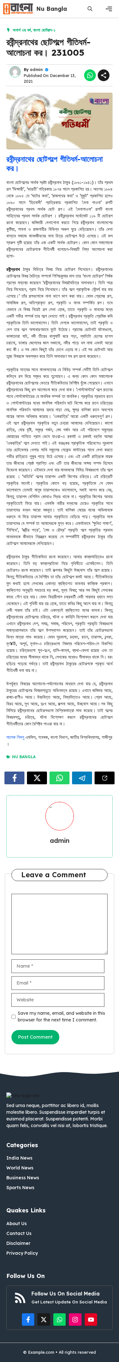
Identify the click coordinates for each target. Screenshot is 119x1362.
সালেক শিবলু (15, 737)
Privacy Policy (22, 1253)
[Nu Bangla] (18, 9)
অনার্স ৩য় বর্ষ (22, 29)
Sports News (20, 1187)
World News (19, 1168)
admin (36, 69)
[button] (90, 9)
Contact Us (18, 1233)
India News (19, 1158)
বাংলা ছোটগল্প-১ (44, 29)
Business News (22, 1178)
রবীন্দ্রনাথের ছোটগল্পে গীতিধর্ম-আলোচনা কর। (54, 163)
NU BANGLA (24, 756)
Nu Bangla (51, 8)
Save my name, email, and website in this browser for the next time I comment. (61, 1016)
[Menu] (109, 9)
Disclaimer (18, 1243)
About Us (16, 1223)
